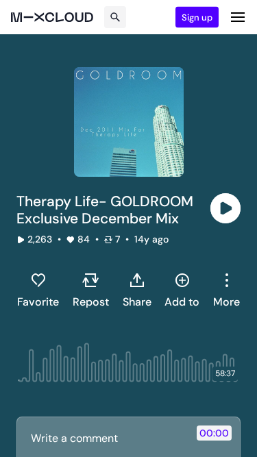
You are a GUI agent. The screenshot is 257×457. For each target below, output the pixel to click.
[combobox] (226, 289)
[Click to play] (225, 208)
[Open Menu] (238, 17)
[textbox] (105, 437)
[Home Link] (52, 17)
